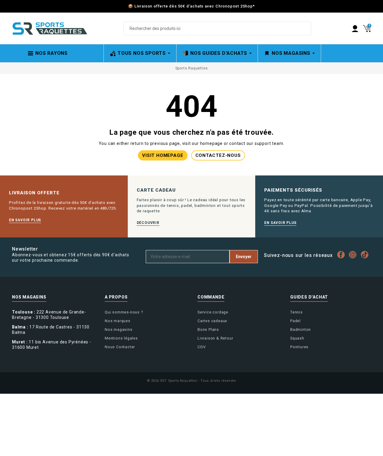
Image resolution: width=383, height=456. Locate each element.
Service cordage (212, 312)
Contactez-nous (218, 155)
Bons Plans (208, 329)
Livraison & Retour (215, 338)
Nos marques (117, 321)
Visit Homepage (162, 155)
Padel (295, 321)
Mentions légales (121, 338)
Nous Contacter (120, 347)
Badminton (300, 329)
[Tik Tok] (366, 254)
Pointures (299, 347)
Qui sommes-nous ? (124, 312)
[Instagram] (354, 254)
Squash (297, 338)
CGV (201, 347)
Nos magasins (119, 329)
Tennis (296, 312)
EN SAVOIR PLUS (25, 220)
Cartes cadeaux (212, 321)
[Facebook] (342, 254)
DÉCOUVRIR (148, 223)
